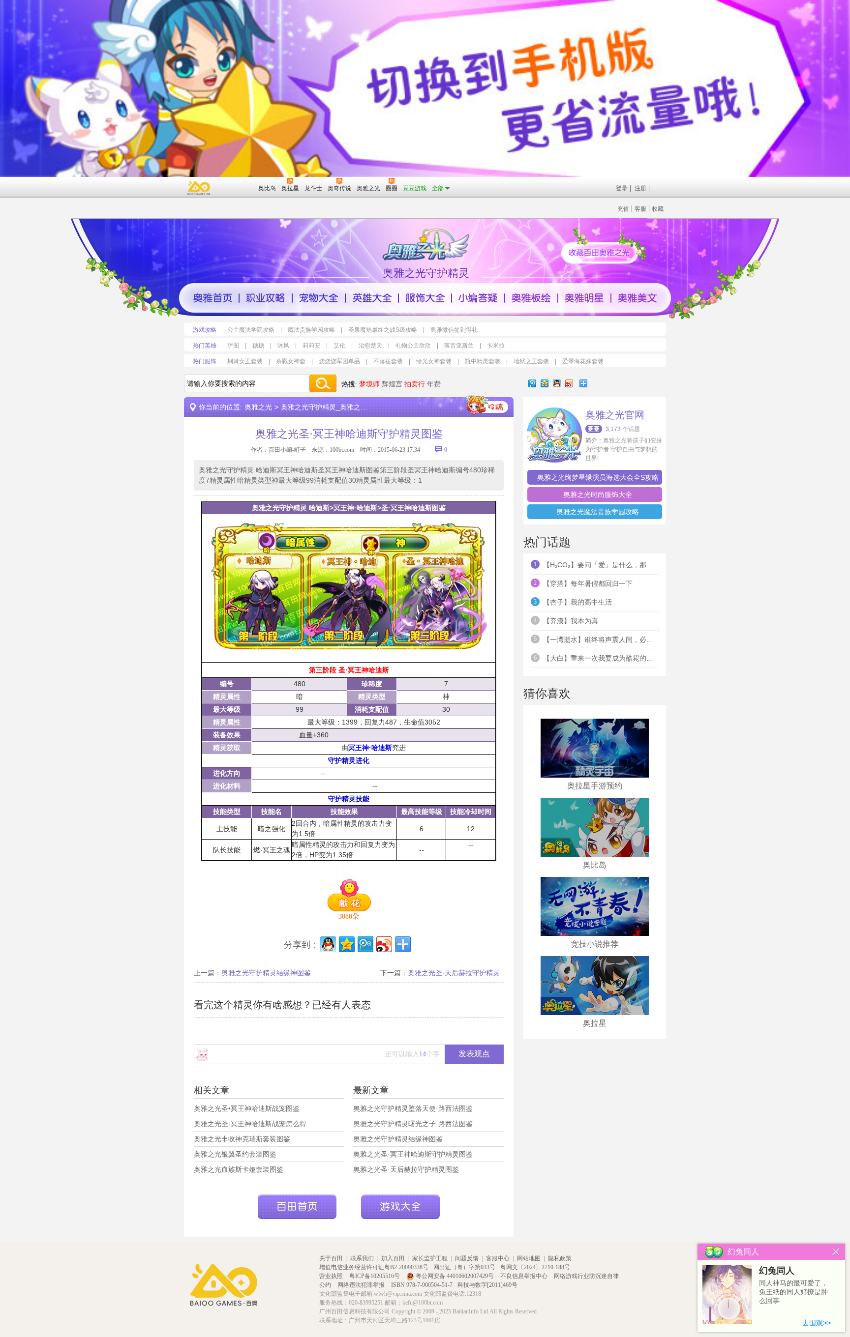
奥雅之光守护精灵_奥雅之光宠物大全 (338, 407)
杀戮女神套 (290, 361)
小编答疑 (478, 298)
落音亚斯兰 (459, 345)
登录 (622, 188)
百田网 (236, 187)
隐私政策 (560, 1258)
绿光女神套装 (434, 361)
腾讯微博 (532, 383)
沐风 (283, 345)
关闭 (836, 1252)
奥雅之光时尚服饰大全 (597, 494)
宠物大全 (319, 298)
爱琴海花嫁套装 (583, 361)
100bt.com (342, 449)
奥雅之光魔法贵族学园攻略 (597, 512)
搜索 (322, 383)
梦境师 (369, 384)
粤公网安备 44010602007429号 (454, 1276)
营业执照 (331, 1276)
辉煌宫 (392, 384)
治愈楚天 (370, 345)
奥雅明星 (584, 298)
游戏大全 (400, 1206)
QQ (557, 383)
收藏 (658, 208)
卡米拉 (496, 345)
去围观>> (816, 1323)
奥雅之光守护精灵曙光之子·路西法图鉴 (413, 1124)
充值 (623, 208)
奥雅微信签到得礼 (454, 329)
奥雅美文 (637, 298)
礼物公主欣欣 (413, 345)
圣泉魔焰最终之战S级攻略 (382, 329)
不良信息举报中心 (524, 1276)
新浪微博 (569, 383)
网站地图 (529, 1258)
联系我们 (362, 1258)
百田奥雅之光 (427, 244)
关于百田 (331, 1258)
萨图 (233, 345)
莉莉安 (311, 345)
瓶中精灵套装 (482, 361)
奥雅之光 (258, 407)
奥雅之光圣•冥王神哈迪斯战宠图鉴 (247, 1108)
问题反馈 (467, 1258)
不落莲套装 (388, 361)
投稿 (487, 405)
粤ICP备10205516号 (375, 1276)
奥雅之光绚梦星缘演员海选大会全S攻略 (598, 477)
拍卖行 (414, 384)
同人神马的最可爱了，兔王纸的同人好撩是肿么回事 (793, 1292)
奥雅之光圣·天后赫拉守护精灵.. (456, 973)
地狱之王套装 (531, 361)
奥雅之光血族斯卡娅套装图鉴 (238, 1169)
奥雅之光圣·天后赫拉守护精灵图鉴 (406, 1169)
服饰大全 (425, 298)
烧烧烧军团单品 (339, 361)
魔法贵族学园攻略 (311, 329)
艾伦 (339, 345)
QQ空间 (544, 383)
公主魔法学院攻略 (250, 329)
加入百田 (393, 1258)
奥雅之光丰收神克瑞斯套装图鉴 (242, 1139)
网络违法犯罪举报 (361, 1284)
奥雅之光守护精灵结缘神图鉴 (266, 973)
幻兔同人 (776, 1271)
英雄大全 (372, 298)
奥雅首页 (212, 298)
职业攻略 (266, 298)
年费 (434, 384)
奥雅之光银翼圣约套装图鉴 (235, 1154)
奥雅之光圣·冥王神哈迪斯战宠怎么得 (250, 1124)
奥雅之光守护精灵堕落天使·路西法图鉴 (413, 1108)
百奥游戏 (199, 188)
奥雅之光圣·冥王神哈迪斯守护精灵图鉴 (413, 1154)
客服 (640, 208)
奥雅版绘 (531, 298)
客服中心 (498, 1258)
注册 (640, 188)
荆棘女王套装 (245, 361)
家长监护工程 (430, 1258)
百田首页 (297, 1206)
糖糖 (258, 345)
